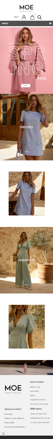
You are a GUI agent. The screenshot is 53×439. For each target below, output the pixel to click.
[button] (32, 17)
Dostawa (8, 414)
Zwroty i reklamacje (14, 418)
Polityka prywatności (14, 427)
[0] (32, 17)
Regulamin (9, 422)
